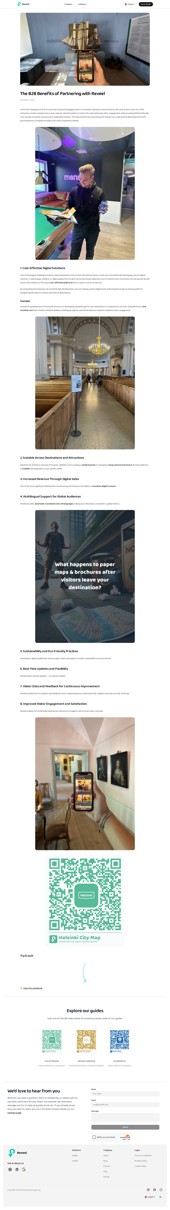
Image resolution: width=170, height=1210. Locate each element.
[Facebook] (154, 1189)
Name (93, 1089)
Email (93, 1100)
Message (95, 1111)
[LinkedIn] (148, 1189)
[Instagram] (161, 1189)
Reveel (25, 4)
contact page (14, 1113)
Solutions (82, 4)
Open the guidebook (32, 988)
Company (68, 4)
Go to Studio (146, 4)
